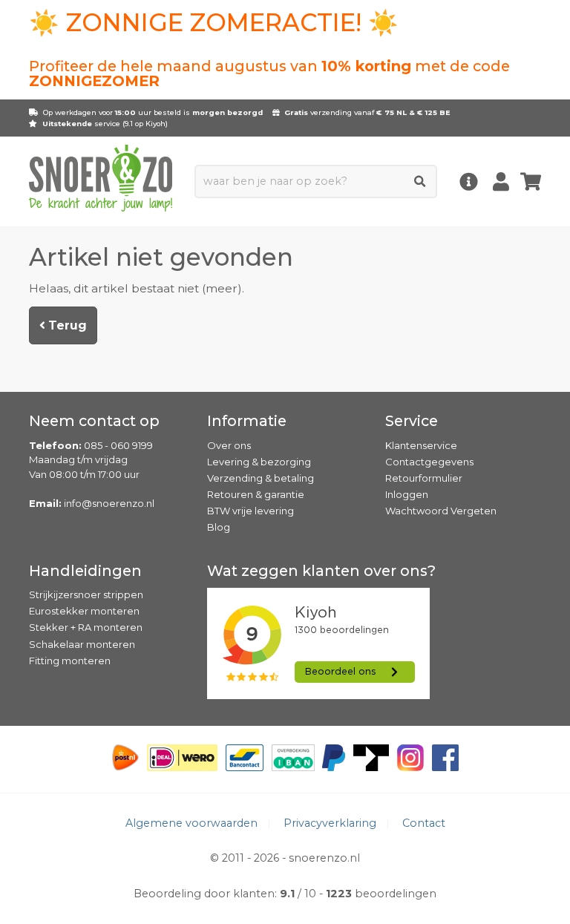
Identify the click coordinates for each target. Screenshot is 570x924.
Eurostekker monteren (84, 611)
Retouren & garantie (255, 494)
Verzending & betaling (260, 478)
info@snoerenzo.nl (109, 503)
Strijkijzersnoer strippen (86, 594)
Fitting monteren (70, 660)
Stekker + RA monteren (85, 627)
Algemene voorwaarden (191, 823)
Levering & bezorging (259, 462)
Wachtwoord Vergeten (441, 511)
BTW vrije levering (250, 511)
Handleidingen (85, 571)
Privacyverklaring (330, 823)
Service (411, 421)
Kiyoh (155, 123)
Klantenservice (421, 445)
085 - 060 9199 (118, 445)
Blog (218, 527)
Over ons (229, 445)
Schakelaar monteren (82, 644)
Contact (423, 823)
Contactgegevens (429, 462)
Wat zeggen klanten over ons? (321, 571)
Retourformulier (423, 478)
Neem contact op (94, 421)
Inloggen (406, 494)
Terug (66, 325)
